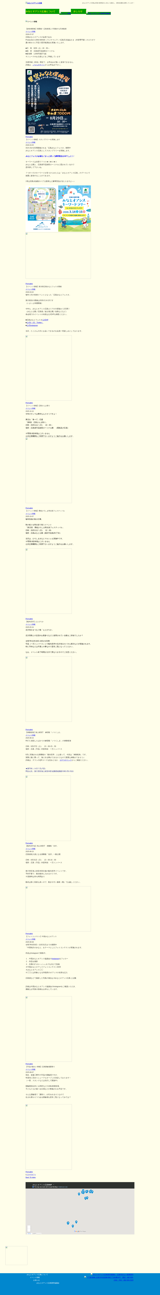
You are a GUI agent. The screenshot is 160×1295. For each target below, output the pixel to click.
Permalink (29, 137)
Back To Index (31, 1177)
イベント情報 (30, 31)
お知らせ (36, 1280)
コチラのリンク (66, 760)
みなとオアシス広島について (37, 1274)
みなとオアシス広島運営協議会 (47, 1283)
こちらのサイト (39, 65)
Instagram (55, 959)
